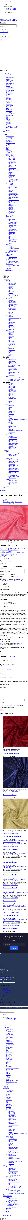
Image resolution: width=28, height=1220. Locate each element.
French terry (9, 98)
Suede (10, 198)
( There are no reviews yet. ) (7, 558)
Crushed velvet (10, 90)
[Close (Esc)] (5, 1218)
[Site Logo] (8, 20)
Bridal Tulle (12, 159)
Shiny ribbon (12, 485)
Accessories (6, 450)
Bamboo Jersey (10, 80)
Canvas (8, 86)
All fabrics (5, 131)
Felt (7, 95)
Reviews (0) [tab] (6, 586)
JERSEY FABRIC (9, 215)
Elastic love (12, 464)
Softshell (8, 120)
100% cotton (12, 308)
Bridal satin (9, 84)
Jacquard (8, 106)
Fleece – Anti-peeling (12, 206)
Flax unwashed (13, 193)
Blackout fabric (10, 83)
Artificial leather (10, 77)
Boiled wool (12, 161)
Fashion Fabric (10, 155)
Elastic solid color (13, 261)
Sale (4, 487)
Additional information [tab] (8, 584)
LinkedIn (11, 580)
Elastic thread (12, 478)
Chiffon (11, 313)
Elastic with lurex (13, 468)
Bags (7, 451)
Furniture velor (10, 101)
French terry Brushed (12, 234)
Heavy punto (9, 105)
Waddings (8, 268)
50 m (13, 656)
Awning (8, 79)
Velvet (7, 129)
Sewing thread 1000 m (14, 476)
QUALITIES (8, 73)
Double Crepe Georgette (15, 318)
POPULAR (7, 134)
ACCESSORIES (9, 254)
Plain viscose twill (13, 170)
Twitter (7, 580)
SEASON (7, 252)
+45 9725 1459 (3, 973)
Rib (7, 118)
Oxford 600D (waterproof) (12, 113)
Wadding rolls (12, 455)
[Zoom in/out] (0, 1218)
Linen (10, 287)
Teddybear (8, 123)
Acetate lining (9, 74)
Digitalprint (9, 140)
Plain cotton (9, 91)
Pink (8, 660)
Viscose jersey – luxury (12, 126)
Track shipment (8, 12)
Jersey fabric (9, 109)
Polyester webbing (13, 258)
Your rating (3, 684)
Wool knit (11, 182)
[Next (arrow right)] (2, 1219)
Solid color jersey (10, 227)
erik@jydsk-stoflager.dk (5, 976)
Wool (7, 130)
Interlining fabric (13, 454)
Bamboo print (12, 218)
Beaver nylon (9, 138)
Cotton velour (9, 88)
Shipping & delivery (8, 991)
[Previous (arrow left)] (0, 1219)
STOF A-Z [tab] (6, 1023)
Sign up (14, 948)
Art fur (8, 76)
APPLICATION (9, 154)
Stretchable (12, 665)
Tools (7, 269)
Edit (1, 578)
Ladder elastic (12, 472)
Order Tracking (7, 990)
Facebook (2, 580)
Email (20, 580)
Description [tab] (6, 583)
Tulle (7, 125)
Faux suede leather (14, 194)
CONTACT (8, 133)
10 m (10, 656)
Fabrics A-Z (6, 276)
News (4, 275)
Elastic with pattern (14, 262)
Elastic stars (12, 466)
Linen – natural (13, 448)
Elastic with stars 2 (14, 461)
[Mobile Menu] (1, 17)
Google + (16, 580)
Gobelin (8, 102)
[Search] (17, 25)
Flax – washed (12, 165)
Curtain (11, 188)
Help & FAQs (6, 988)
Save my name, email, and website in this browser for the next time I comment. (13, 706)
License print (12, 223)
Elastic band (9, 259)
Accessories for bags (14, 453)
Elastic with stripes (14, 471)
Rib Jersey (8, 119)
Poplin (7, 116)
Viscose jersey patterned (12, 225)
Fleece (7, 97)
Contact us (5, 997)
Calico (11, 345)
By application (6, 382)
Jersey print (9, 111)
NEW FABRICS (9, 271)
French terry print (10, 143)
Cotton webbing (13, 257)
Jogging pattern (13, 222)
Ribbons (8, 255)
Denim (8, 94)
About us (5, 995)
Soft (8, 665)
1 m (8, 656)
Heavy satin (9, 104)
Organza (11, 334)
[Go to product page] (15, 731)
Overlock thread (13, 475)
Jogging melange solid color (13, 246)
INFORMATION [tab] (7, 1025)
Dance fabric (9, 93)
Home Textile (9, 183)
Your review (3, 687)
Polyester (9, 669)
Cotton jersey (9, 87)
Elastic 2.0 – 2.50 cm (14, 459)
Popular (8, 280)
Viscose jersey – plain (11, 127)
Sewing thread (9, 264)
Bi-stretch (8, 81)
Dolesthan (8, 315)
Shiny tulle (9, 112)
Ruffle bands (12, 483)
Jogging (8, 108)
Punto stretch (9, 115)
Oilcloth (11, 429)
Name (2, 700)
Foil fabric (8, 100)
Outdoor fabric (9, 201)
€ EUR (5, 4)
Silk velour (12, 175)
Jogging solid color (14, 248)
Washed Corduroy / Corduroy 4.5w (14, 179)
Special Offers (3, 490)
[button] (3, 22)
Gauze (11, 166)
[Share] (3, 1218)
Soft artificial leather (11, 151)
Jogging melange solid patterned (13, 250)
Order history (6, 992)
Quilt (10, 355)
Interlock (11, 329)
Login (4, 994)
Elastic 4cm (12, 462)
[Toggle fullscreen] (2, 1218)
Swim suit (8, 122)
